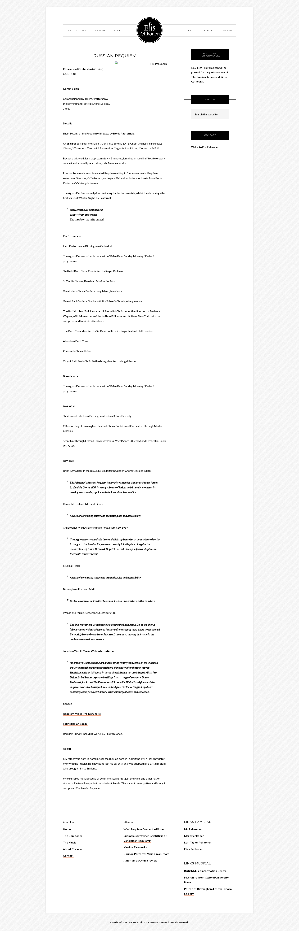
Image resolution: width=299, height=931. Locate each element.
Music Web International (98, 650)
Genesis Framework (160, 922)
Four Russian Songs (75, 723)
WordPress (176, 922)
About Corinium (73, 849)
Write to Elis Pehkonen (205, 147)
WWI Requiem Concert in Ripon (144, 829)
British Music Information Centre (205, 870)
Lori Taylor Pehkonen (197, 842)
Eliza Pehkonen (193, 849)
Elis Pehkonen (149, 30)
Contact (68, 855)
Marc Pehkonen (194, 835)
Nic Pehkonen (193, 829)
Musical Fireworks (135, 847)
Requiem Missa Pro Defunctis (82, 713)
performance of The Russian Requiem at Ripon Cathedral (209, 77)
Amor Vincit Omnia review (140, 860)
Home (67, 829)
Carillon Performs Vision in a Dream (146, 853)
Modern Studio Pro (138, 922)
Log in (186, 922)
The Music (69, 842)
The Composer (72, 835)
